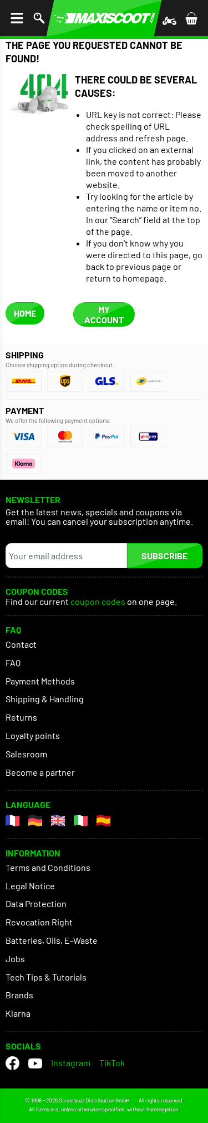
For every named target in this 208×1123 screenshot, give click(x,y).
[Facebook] (12, 1063)
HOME (25, 313)
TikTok (112, 1062)
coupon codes (97, 602)
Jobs (15, 958)
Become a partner (40, 772)
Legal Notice (30, 885)
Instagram (70, 1062)
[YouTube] (35, 1063)
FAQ (13, 662)
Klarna (18, 1013)
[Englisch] (58, 820)
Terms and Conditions (48, 867)
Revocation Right (39, 922)
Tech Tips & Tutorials (46, 977)
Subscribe (164, 555)
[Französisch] (12, 820)
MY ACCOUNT (104, 314)
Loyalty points (33, 735)
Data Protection (36, 903)
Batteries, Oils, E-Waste (52, 940)
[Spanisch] (103, 820)
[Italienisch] (81, 820)
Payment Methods (40, 681)
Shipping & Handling (45, 698)
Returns (21, 717)
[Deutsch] (35, 820)
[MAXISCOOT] (104, 18)
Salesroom (26, 753)
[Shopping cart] (191, 18)
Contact (21, 644)
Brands (19, 994)
